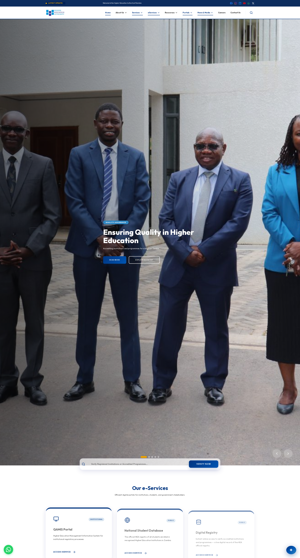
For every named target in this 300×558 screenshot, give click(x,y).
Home (108, 13)
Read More (114, 264)
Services (136, 13)
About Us (120, 13)
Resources (170, 13)
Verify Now (203, 464)
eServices (152, 13)
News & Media (204, 13)
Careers (221, 13)
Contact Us (235, 13)
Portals (186, 13)
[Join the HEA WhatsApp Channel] (8, 549)
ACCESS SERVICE (62, 551)
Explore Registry (144, 264)
